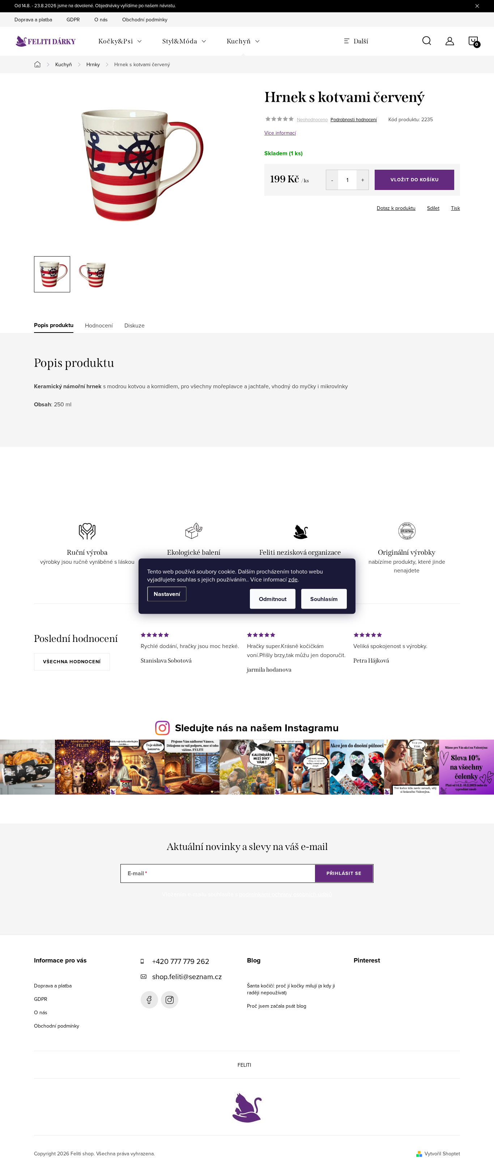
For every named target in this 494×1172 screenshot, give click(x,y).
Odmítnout (272, 599)
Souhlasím (324, 599)
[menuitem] (120, 41)
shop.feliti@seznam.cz (187, 976)
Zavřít (325, 206)
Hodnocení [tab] (99, 325)
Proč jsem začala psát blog (276, 1006)
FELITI (244, 1065)
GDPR (73, 19)
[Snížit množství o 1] (332, 180)
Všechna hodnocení (72, 661)
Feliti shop (149, 999)
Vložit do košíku (415, 179)
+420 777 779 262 (180, 961)
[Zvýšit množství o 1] (363, 180)
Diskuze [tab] (134, 325)
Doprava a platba (33, 19)
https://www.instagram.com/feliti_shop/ (169, 999)
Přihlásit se (344, 873)
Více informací (280, 132)
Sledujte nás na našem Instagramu (257, 727)
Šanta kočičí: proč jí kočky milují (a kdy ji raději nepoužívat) (291, 989)
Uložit (302, 207)
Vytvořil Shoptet (442, 1153)
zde (293, 579)
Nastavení (167, 593)
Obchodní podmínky (144, 19)
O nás (101, 19)
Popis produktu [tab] (53, 325)
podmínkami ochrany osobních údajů (285, 894)
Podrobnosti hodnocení (354, 119)
